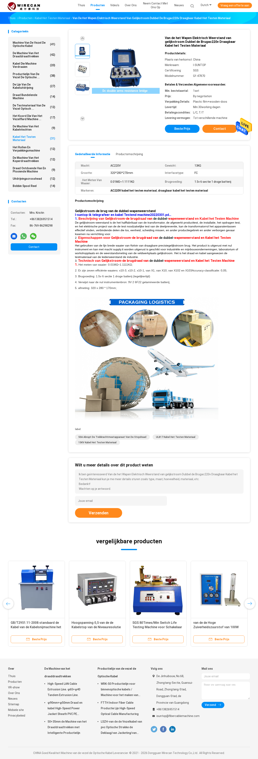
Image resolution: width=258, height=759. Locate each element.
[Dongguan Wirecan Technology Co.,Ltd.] (24, 6)
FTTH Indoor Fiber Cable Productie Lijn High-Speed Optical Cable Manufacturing (119, 708)
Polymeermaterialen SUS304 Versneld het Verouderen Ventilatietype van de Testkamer (95, 627)
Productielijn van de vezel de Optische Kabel (117, 672)
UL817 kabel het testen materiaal (175, 437)
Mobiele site (16, 710)
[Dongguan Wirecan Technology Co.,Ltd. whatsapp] (23, 236)
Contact (34, 247)
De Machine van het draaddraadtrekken (34, 55)
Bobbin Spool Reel (34, 186)
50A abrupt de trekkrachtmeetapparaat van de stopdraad (112, 437)
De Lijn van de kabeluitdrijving (34, 86)
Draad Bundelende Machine (34, 96)
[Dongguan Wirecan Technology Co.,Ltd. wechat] (33, 236)
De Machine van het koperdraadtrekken (34, 159)
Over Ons (14, 693)
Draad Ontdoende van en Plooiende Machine (34, 170)
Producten (15, 681)
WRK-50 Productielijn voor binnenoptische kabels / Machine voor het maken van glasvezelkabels (119, 690)
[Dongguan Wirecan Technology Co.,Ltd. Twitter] (154, 729)
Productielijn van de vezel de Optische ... (34, 75)
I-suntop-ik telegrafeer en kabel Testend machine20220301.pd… (123, 215)
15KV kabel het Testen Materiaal (97, 442)
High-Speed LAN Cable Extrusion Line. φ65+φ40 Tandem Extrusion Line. (64, 689)
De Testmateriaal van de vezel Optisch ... (34, 107)
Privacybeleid (16, 715)
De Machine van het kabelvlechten (34, 128)
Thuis (12, 676)
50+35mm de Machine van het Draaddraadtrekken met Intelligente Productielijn (67, 727)
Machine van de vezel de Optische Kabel (34, 44)
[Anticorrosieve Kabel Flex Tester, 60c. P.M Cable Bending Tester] (158, 589)
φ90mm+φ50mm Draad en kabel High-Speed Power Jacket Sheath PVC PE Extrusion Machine (65, 709)
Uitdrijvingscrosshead (34, 178)
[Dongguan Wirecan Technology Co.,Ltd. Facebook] (163, 729)
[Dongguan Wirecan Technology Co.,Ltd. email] (14, 236)
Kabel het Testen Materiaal (34, 138)
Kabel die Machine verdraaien (34, 65)
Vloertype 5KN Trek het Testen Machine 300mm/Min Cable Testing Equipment (33, 627)
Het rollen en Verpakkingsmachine (34, 149)
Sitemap (13, 704)
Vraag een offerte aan (235, 5)
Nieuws (13, 698)
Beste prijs (182, 129)
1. (76, 219)
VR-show (14, 687)
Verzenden (98, 512)
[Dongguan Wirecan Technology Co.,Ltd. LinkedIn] (172, 729)
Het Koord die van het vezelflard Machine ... (34, 117)
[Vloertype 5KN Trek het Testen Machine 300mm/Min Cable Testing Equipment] (36, 589)
